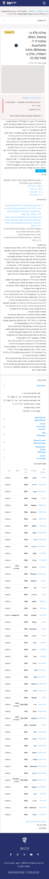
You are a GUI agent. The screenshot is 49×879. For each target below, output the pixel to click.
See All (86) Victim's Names (36, 822)
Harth (44, 588)
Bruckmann (41, 491)
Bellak (43, 478)
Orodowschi (41, 684)
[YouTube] (31, 854)
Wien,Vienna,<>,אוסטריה (31, 98)
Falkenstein (41, 533)
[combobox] (27, 20)
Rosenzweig (41, 773)
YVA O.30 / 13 (35, 192)
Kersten (43, 643)
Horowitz (42, 615)
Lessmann (42, 663)
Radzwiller (42, 711)
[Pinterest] (38, 854)
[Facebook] (11, 854)
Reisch (43, 725)
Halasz (43, 581)
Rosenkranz (41, 752)
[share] (16, 45)
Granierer (42, 567)
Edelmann (42, 505)
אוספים (40, 11)
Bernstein (42, 484)
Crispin (43, 498)
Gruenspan (42, 574)
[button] (44, 3)
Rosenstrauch (41, 759)
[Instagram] (17, 854)
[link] (11, 3)
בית (47, 11)
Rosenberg (42, 732)
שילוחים (32, 11)
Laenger (43, 656)
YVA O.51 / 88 (35, 189)
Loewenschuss (40, 670)
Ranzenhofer (41, 718)
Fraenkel (43, 553)
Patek (44, 697)
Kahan (43, 622)
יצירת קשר (24, 848)
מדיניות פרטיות (33, 872)
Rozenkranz (41, 780)
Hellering (42, 601)
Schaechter (42, 787)
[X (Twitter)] (24, 854)
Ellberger (42, 526)
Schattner (42, 807)
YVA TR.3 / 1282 (34, 186)
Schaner (43, 794)
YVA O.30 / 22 (35, 195)
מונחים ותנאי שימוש (16, 872)
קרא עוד (41, 171)
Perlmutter (42, 704)
